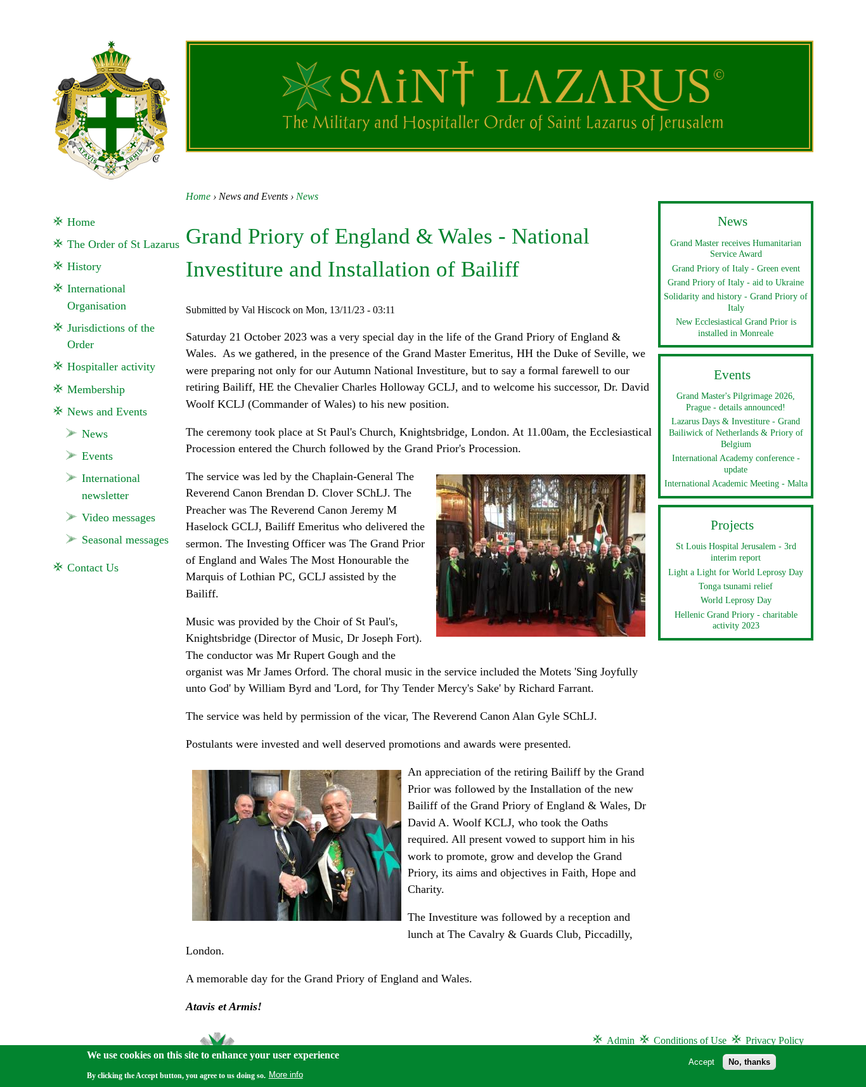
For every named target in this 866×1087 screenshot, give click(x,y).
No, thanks (749, 1061)
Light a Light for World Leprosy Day (735, 572)
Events (97, 456)
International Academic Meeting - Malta (736, 483)
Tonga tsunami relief (736, 586)
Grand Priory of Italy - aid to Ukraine (736, 282)
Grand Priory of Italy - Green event (736, 268)
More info (286, 1074)
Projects (732, 525)
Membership (96, 389)
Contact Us (93, 567)
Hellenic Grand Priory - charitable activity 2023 (736, 620)
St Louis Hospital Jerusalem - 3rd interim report (736, 552)
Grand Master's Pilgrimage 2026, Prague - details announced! (735, 401)
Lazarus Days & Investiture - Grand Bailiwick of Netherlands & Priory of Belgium (736, 432)
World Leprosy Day (736, 600)
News (307, 196)
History (84, 266)
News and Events (107, 411)
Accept (701, 1061)
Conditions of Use (690, 1040)
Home (198, 196)
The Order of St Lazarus (123, 244)
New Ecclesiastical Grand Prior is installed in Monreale (736, 327)
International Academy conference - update (736, 463)
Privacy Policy (775, 1040)
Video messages (118, 517)
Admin (621, 1040)
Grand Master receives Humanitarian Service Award (735, 248)
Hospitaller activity (111, 366)
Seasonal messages (125, 539)
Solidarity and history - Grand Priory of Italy (736, 302)
